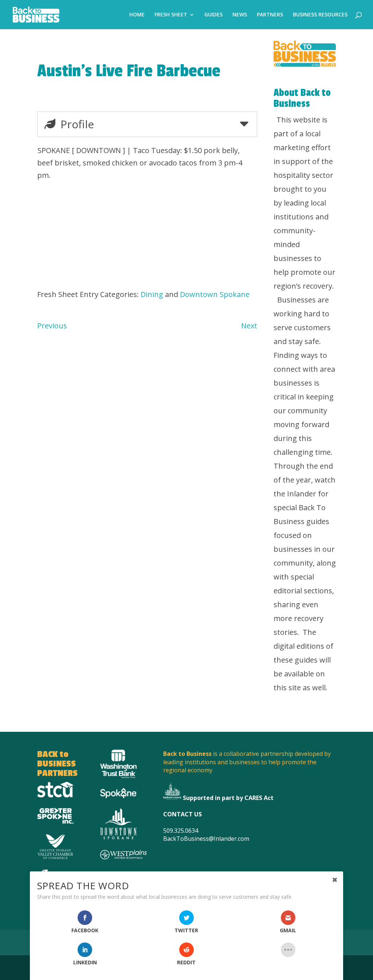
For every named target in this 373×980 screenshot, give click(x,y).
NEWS (239, 15)
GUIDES (213, 15)
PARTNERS (270, 15)
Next (249, 326)
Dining (152, 294)
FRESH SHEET (170, 15)
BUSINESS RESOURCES (320, 15)
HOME (137, 15)
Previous (52, 326)
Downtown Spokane (215, 294)
